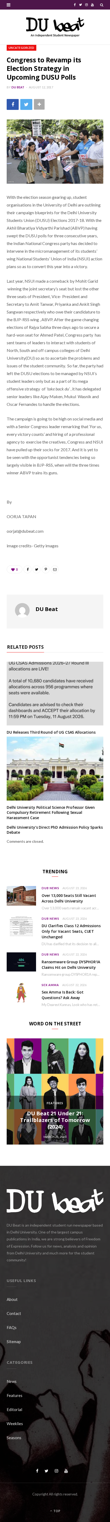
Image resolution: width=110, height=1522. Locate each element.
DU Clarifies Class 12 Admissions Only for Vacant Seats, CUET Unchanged (71, 931)
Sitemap (14, 1341)
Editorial (14, 1409)
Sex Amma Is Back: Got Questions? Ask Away (63, 995)
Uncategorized (21, 48)
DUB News (50, 888)
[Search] (101, 4)
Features (55, 1103)
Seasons (14, 1437)
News (12, 1381)
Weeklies (15, 1423)
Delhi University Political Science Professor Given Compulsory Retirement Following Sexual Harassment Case (51, 812)
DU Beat (18, 87)
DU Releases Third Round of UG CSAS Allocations (51, 732)
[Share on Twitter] (26, 104)
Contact (14, 1313)
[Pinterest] (46, 569)
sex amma (50, 985)
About (12, 1299)
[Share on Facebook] (13, 104)
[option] (55, 1091)
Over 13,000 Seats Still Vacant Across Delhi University (69, 898)
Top (56, 1511)
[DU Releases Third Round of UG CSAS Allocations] (55, 694)
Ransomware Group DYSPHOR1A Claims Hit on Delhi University (71, 964)
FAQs (12, 1327)
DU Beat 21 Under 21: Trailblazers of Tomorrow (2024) (55, 1120)
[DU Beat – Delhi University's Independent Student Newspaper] (55, 27)
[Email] (55, 569)
